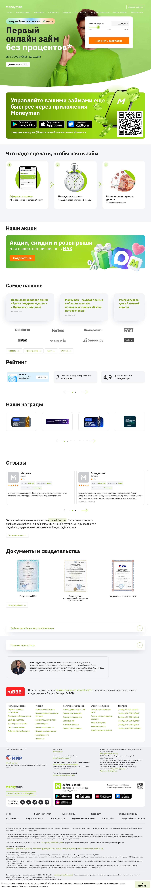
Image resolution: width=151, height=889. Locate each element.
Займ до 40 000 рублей (128, 724)
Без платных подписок (46, 731)
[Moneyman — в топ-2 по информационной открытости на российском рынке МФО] (21, 421)
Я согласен (142, 884)
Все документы (15, 605)
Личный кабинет (135, 7)
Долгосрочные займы (17, 723)
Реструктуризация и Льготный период (129, 303)
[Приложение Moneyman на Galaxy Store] (63, 802)
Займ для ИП (69, 721)
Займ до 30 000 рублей (128, 721)
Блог (49, 351)
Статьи (64, 351)
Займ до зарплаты (16, 720)
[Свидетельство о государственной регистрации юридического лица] (75, 575)
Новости (12, 351)
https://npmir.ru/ (11, 763)
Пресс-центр (32, 351)
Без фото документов (45, 720)
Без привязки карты (45, 727)
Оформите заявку (21, 196)
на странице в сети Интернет (52, 843)
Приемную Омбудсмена (108, 771)
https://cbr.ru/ (58, 752)
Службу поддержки (118, 769)
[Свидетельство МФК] (28, 575)
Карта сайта (108, 818)
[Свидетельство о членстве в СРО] (123, 575)
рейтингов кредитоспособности (74, 690)
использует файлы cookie (63, 875)
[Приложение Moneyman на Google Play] (24, 124)
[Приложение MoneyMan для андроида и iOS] (58, 787)
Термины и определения (83, 818)
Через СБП (40, 738)
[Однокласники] (28, 802)
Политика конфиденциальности (43, 849)
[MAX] (47, 802)
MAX (67, 248)
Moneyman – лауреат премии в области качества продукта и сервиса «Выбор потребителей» (84, 305)
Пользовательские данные (66, 849)
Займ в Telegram (98, 722)
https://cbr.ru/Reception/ (62, 758)
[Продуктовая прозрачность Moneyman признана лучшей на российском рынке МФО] (93, 421)
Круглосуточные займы (101, 730)
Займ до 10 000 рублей (128, 713)
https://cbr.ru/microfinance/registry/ (65, 764)
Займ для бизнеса (71, 724)
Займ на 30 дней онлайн (18, 731)
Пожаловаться (137, 13)
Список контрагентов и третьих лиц (90, 849)
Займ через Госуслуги (45, 709)
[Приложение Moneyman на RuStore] (79, 124)
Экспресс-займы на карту (19, 716)
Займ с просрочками (72, 728)
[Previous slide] (66, 392)
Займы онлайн (72, 784)
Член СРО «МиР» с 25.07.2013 (16, 750)
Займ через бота (98, 726)
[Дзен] (40, 802)
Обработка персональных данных (18, 849)
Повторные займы (16, 727)
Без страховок (42, 735)
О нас (9, 13)
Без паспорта (42, 723)
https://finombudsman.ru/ (109, 754)
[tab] (72, 392)
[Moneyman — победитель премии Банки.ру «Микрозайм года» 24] (57, 421)
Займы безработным (72, 717)
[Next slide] (85, 392)
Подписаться (22, 258)
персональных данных (70, 883)
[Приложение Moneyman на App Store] (52, 124)
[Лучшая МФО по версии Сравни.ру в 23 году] (130, 421)
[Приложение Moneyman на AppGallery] (103, 796)
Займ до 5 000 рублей (128, 709)
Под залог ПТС (80, 13)
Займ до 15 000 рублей (128, 717)
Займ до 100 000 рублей (129, 728)
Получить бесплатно (108, 40)
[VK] (22, 802)
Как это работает (23, 13)
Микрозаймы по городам (133, 818)
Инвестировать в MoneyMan (21, 793)
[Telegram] (34, 802)
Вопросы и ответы (120, 13)
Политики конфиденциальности (33, 886)
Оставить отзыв (15, 535)
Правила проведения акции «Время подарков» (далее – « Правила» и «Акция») (29, 303)
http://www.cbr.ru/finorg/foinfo (64, 775)
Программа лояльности (100, 13)
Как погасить (53, 13)
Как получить (39, 13)
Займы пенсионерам (72, 713)
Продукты (67, 13)
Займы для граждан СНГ (74, 709)
